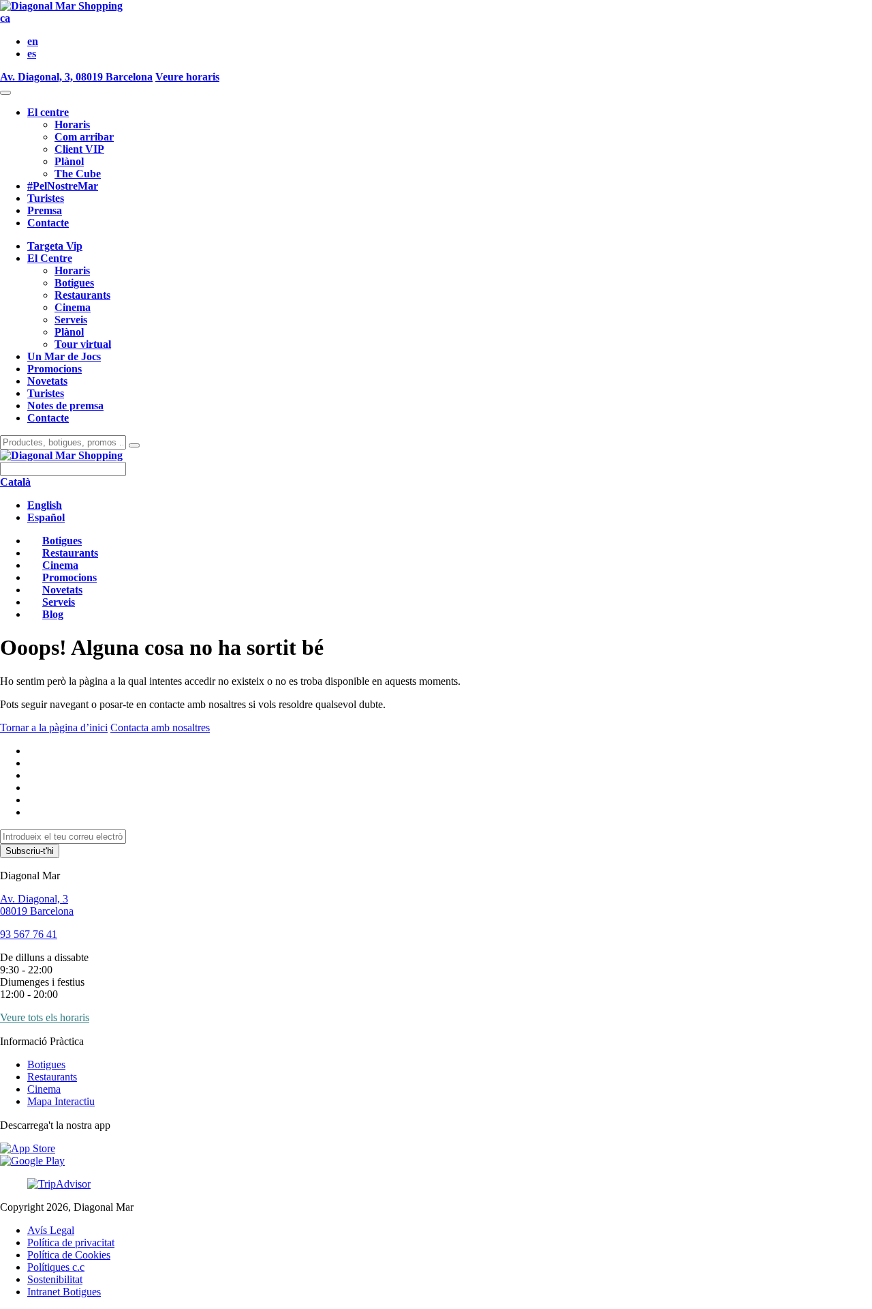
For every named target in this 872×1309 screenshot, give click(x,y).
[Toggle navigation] (5, 93)
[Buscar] (134, 445)
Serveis (70, 319)
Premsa (44, 210)
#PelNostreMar (62, 186)
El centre (48, 112)
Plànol (69, 161)
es (31, 53)
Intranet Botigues (64, 1291)
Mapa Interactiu (61, 1101)
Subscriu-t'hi (29, 851)
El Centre (49, 258)
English (44, 505)
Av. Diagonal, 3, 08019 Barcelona (76, 77)
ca (5, 18)
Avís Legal (50, 1230)
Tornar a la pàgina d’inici (54, 727)
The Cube (77, 173)
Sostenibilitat (54, 1279)
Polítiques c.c (55, 1267)
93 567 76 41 (28, 934)
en (32, 41)
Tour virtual (82, 344)
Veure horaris (187, 77)
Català (15, 482)
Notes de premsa (65, 405)
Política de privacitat (70, 1242)
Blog (52, 614)
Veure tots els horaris (44, 1017)
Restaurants (82, 295)
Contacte (48, 223)
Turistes (45, 198)
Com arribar (84, 137)
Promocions (54, 368)
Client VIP (79, 149)
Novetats (47, 381)
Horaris (72, 124)
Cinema (72, 307)
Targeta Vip (54, 246)
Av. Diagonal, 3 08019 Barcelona (37, 905)
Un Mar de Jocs (64, 356)
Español (46, 517)
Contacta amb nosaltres (160, 727)
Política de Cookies (68, 1255)
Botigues (74, 283)
